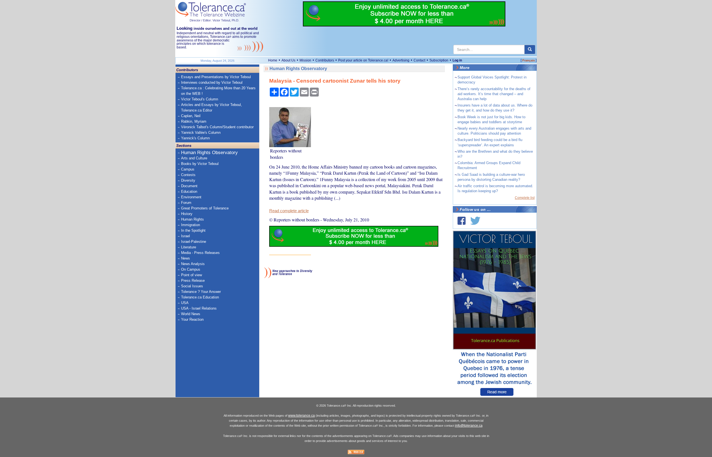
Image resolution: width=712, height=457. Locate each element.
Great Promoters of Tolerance (205, 208)
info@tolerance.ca (469, 426)
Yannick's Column (195, 138)
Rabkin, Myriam (193, 121)
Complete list (525, 198)
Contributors (324, 60)
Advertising (400, 60)
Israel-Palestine (193, 241)
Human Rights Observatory (209, 152)
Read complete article (289, 211)
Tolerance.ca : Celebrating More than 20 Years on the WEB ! (218, 91)
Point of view (191, 275)
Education (189, 191)
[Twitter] (475, 221)
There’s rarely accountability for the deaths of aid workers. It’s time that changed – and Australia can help (494, 94)
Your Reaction (192, 319)
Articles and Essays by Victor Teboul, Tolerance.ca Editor (211, 107)
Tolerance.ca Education (200, 297)
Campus (187, 169)
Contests (188, 175)
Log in (457, 60)
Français (528, 60)
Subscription (438, 60)
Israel (185, 236)
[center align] (529, 49)
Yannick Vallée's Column (201, 132)
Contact (419, 60)
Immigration (190, 225)
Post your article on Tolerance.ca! (363, 60)
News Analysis (193, 264)
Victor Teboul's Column (199, 99)
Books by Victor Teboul (200, 164)
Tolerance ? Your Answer (201, 292)
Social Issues (192, 286)
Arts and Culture (194, 158)
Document (189, 186)
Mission (305, 60)
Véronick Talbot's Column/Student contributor (217, 127)
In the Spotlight (193, 230)
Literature (188, 247)
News (185, 258)
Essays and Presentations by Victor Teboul (216, 77)
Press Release (193, 280)
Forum (186, 203)
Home (272, 60)
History (186, 214)
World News (190, 314)
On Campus (190, 269)
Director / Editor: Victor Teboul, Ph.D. (214, 20)
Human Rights (192, 219)
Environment (191, 197)
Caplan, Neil (191, 116)
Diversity (188, 180)
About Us (288, 60)
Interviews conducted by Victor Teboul (212, 82)
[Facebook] (462, 221)
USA (185, 303)
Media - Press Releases (200, 253)
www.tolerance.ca (301, 416)
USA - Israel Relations (199, 308)
